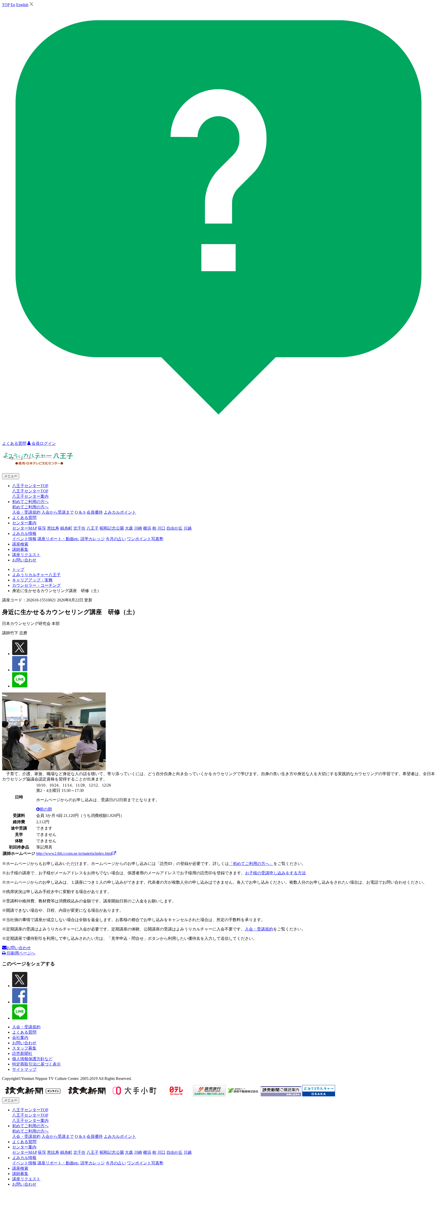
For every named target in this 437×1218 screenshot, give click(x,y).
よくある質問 (24, 517)
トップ (18, 569)
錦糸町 (66, 528)
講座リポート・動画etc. (58, 539)
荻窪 (42, 528)
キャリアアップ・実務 (32, 580)
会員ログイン (43, 443)
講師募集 (20, 549)
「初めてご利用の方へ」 (251, 863)
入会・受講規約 (26, 512)
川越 (188, 528)
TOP (6, 5)
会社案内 (20, 1037)
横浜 (147, 528)
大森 (129, 528)
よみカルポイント (120, 512)
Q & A (80, 512)
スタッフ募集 (24, 1048)
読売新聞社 (22, 1053)
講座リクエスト (26, 555)
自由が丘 (174, 528)
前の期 (46, 809)
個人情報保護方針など (32, 1059)
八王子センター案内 (30, 496)
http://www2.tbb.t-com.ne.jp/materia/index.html (74, 853)
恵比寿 (53, 528)
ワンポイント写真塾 (145, 539)
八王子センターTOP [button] (30, 486)
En (13, 5)
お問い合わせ (24, 560)
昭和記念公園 (112, 528)
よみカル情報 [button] (24, 533)
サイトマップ (24, 1069)
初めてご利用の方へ (30, 507)
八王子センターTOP (30, 491)
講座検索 (20, 544)
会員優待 (94, 512)
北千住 (79, 528)
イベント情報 (24, 539)
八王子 (92, 528)
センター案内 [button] (24, 523)
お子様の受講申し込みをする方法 (275, 873)
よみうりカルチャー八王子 (36, 575)
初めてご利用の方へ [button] (30, 501)
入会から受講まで (57, 512)
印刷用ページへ (20, 953)
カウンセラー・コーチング (36, 585)
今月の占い (116, 539)
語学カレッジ (92, 539)
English (22, 5)
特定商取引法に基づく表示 (36, 1064)
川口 (161, 528)
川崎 (138, 528)
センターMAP (24, 528)
